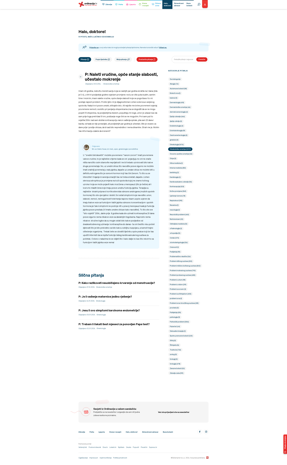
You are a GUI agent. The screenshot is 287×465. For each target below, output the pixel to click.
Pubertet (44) (175, 326)
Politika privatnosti (120, 458)
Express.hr (153, 447)
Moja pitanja (122, 59)
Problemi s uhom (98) (177, 280)
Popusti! (136, 447)
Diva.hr (105, 447)
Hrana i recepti (115, 432)
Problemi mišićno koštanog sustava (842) (185, 266)
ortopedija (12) (175, 233)
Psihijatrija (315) (175, 312)
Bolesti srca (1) (175, 93)
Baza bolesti (168, 432)
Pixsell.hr (144, 447)
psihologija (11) (175, 317)
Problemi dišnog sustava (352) (181, 261)
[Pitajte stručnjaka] (285, 444)
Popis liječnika (101, 59)
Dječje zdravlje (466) (177, 116)
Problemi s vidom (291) (178, 284)
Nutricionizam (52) (176, 219)
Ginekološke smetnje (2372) (180, 149)
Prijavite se (94, 47)
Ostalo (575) (174, 238)
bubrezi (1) (173, 98)
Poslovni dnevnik (95, 447)
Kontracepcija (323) (177, 186)
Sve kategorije (175, 79)
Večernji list (82, 447)
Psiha (120, 4)
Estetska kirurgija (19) (177, 130)
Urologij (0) (174, 359)
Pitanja (84, 59)
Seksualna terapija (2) (178, 331)
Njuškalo (121, 447)
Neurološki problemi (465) (179, 214)
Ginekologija (100, 301)
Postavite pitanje (146, 59)
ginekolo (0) (174, 140)
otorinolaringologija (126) (179, 242)
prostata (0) (174, 308)
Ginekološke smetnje (111, 84)
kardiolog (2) (174, 172)
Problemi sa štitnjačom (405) (180, 294)
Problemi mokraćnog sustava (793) (183, 270)
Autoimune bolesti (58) (178, 89)
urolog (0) (173, 354)
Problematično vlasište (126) (180, 256)
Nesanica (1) (174, 205)
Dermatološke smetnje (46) (180, 107)
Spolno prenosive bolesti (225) (181, 336)
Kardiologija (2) (175, 177)
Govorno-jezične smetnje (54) (181, 154)
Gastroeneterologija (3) (178, 135)
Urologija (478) (175, 364)
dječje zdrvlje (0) (176, 121)
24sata (128, 447)
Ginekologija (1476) (177, 144)
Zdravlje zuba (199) (176, 373)
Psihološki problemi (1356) (179, 322)
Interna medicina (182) (178, 168)
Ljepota (132, 4)
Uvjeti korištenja (106, 458)
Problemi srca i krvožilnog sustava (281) (184, 303)
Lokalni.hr (112, 447)
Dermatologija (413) (177, 102)
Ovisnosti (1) (174, 247)
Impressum (93, 458)
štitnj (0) (173, 340)
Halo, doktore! (132, 432)
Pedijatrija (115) (175, 252)
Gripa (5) (173, 158)
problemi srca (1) (176, 298)
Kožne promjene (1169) (178, 191)
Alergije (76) (174, 84)
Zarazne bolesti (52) (177, 368)
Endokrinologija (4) (176, 126)
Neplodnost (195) (176, 200)
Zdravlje (108, 4)
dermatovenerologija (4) (179, 112)
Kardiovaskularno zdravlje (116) (181, 182)
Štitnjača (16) (174, 345)
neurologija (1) (175, 210)
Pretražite (202, 59)
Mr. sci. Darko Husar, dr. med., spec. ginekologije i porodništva (115, 149)
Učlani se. (163, 47)
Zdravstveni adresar (150, 432)
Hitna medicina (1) (176, 163)
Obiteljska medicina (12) (178, 224)
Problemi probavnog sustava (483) (182, 275)
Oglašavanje (83, 458)
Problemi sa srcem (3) (178, 289)
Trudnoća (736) (175, 350)
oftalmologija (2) (176, 228)
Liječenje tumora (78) (177, 196)
